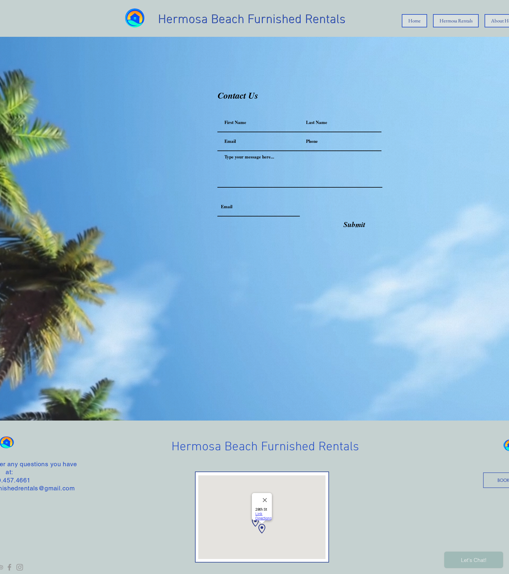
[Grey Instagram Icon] (19, 567)
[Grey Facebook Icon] (9, 567)
